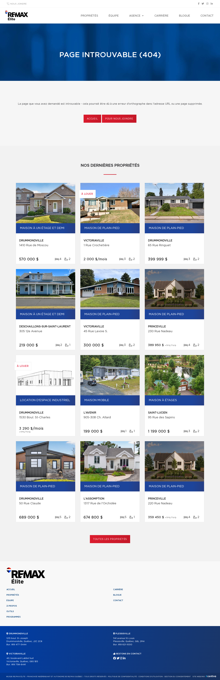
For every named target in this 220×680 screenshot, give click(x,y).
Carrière (161, 15)
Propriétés (89, 15)
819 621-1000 (125, 645)
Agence (134, 15)
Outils (10, 611)
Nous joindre (18, 4)
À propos (11, 606)
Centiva (211, 676)
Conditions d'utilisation (150, 676)
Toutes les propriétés (110, 539)
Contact (207, 15)
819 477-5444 (18, 645)
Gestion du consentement (177, 676)
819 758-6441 (18, 665)
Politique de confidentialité (122, 676)
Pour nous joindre (119, 119)
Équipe (114, 15)
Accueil (92, 119)
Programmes (13, 617)
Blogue (184, 15)
